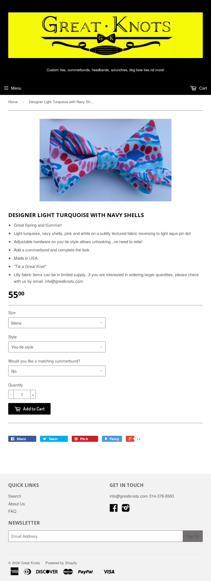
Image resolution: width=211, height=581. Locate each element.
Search (14, 496)
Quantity (15, 385)
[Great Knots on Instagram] (126, 509)
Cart (202, 88)
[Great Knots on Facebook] (114, 509)
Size (12, 312)
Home (13, 101)
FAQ (12, 511)
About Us (16, 503)
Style (12, 336)
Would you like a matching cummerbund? (44, 361)
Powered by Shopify (61, 562)
